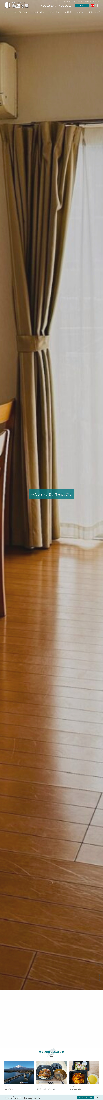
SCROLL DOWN (99, 976)
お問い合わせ (82, 5)
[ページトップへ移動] (97, 1097)
